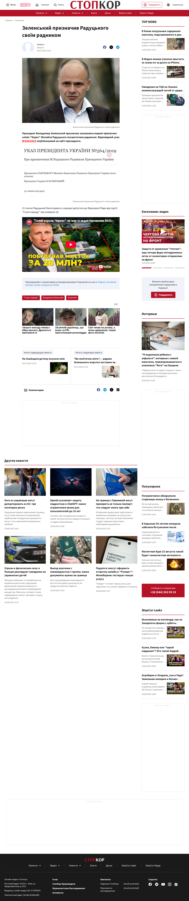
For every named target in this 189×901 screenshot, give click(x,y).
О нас (55, 879)
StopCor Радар (146, 13)
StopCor (40, 44)
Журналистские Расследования (68, 888)
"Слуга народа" (31, 297)
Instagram (45, 285)
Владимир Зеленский (53, 297)
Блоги (94, 13)
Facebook (111, 282)
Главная (8, 20)
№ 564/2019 (29, 141)
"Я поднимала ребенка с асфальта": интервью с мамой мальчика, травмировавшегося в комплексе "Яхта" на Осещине (162, 360)
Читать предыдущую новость (38, 352)
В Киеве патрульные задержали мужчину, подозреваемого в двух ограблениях (162, 34)
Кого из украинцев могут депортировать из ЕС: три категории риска (20, 504)
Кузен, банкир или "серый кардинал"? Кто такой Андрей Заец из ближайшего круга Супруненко (160, 653)
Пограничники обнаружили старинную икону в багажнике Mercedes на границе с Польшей (161, 499)
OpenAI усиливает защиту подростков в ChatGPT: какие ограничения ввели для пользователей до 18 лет (68, 506)
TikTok (55, 285)
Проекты (40, 13)
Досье (108, 13)
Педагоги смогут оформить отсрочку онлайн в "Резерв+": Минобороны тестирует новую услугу (114, 573)
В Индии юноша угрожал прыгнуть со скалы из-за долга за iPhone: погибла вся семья (163, 62)
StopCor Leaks (125, 13)
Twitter (37, 285)
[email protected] (31, 895)
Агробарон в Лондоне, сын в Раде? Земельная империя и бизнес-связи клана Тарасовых (162, 679)
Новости (76, 13)
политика (72, 297)
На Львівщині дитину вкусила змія (43, 359)
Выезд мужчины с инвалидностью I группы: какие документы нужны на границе (69, 571)
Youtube (28, 285)
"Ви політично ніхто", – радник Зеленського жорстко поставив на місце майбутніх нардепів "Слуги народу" (94, 364)
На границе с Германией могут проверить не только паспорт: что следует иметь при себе (114, 504)
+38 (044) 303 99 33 (163, 592)
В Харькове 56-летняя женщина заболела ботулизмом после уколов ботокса (161, 527)
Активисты (57, 892)
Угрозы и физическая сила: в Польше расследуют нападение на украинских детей (25, 571)
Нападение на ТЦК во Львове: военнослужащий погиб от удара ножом (162, 90)
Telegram (101, 282)
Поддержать (154, 4)
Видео (58, 13)
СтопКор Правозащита (63, 884)
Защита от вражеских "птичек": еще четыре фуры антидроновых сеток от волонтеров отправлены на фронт (162, 254)
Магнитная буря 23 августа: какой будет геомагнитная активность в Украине (162, 555)
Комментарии (36, 390)
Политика (19, 20)
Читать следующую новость (88, 352)
